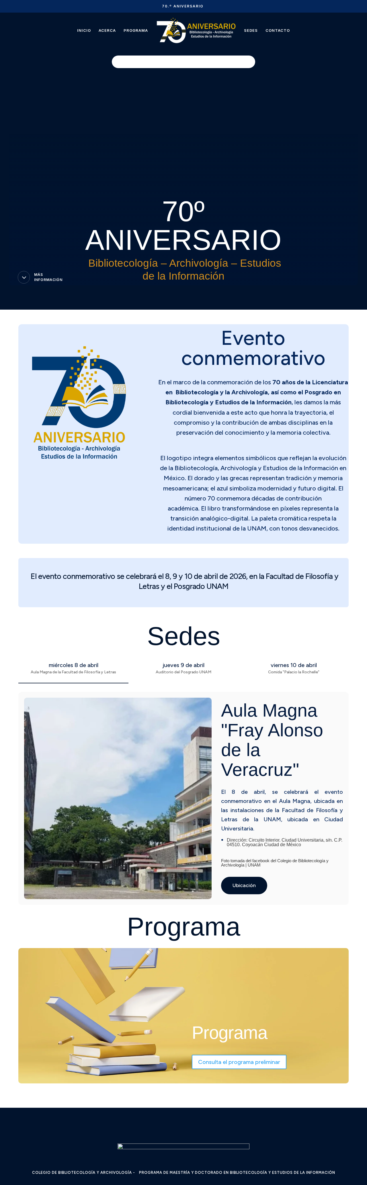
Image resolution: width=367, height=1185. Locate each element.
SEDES (251, 30)
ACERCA (107, 30)
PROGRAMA (136, 30)
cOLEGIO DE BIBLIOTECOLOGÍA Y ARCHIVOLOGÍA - (83, 1172)
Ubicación (244, 885)
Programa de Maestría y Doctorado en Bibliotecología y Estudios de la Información (237, 1172)
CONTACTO (278, 30)
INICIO (84, 30)
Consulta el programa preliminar (239, 1062)
